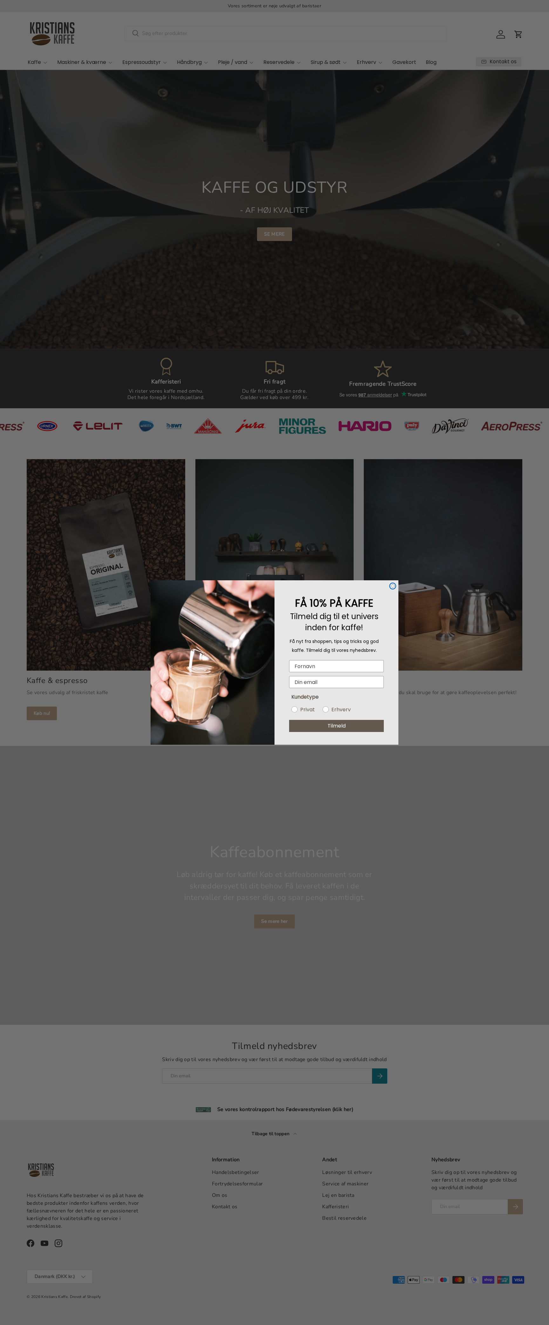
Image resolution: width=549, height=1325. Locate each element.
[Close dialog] (393, 586)
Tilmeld (337, 725)
